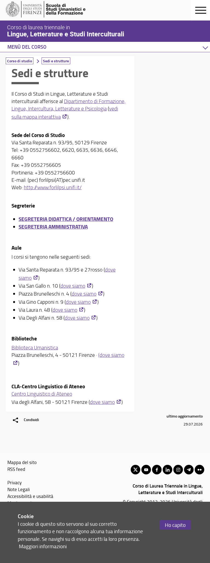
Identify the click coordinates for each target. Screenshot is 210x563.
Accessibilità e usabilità (30, 496)
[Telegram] (189, 469)
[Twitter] (135, 469)
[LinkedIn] (167, 469)
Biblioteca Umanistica (34, 347)
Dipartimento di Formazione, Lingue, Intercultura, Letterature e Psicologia (68, 105)
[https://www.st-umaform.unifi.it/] (48, 9)
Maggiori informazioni (43, 546)
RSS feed (16, 469)
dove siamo (72, 285)
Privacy (14, 482)
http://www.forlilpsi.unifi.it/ (53, 187)
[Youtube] (146, 469)
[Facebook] (157, 469)
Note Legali (18, 489)
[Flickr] (199, 469)
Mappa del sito (22, 462)
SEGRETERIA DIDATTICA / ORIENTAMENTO (66, 219)
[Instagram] (178, 469)
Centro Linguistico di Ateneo (41, 393)
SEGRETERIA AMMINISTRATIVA (53, 226)
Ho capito (175, 525)
